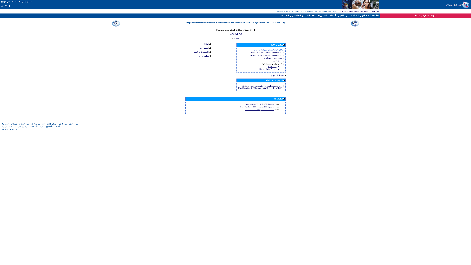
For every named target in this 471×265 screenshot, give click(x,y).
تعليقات (13, 124)
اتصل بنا (5, 124)
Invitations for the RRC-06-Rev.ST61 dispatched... (259, 104)
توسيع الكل (236, 38)
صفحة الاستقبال (374, 11)
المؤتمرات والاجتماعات (346, 11)
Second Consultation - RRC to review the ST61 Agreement (257, 107)
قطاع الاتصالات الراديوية (361, 11)
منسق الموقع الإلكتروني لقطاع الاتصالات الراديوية (16, 126)
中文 (2, 2)
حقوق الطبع (74, 124)
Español (14, 2)
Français (22, 2)
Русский (29, 2)
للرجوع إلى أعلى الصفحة (29, 124)
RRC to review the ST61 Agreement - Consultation (259, 110)
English (7, 2)
